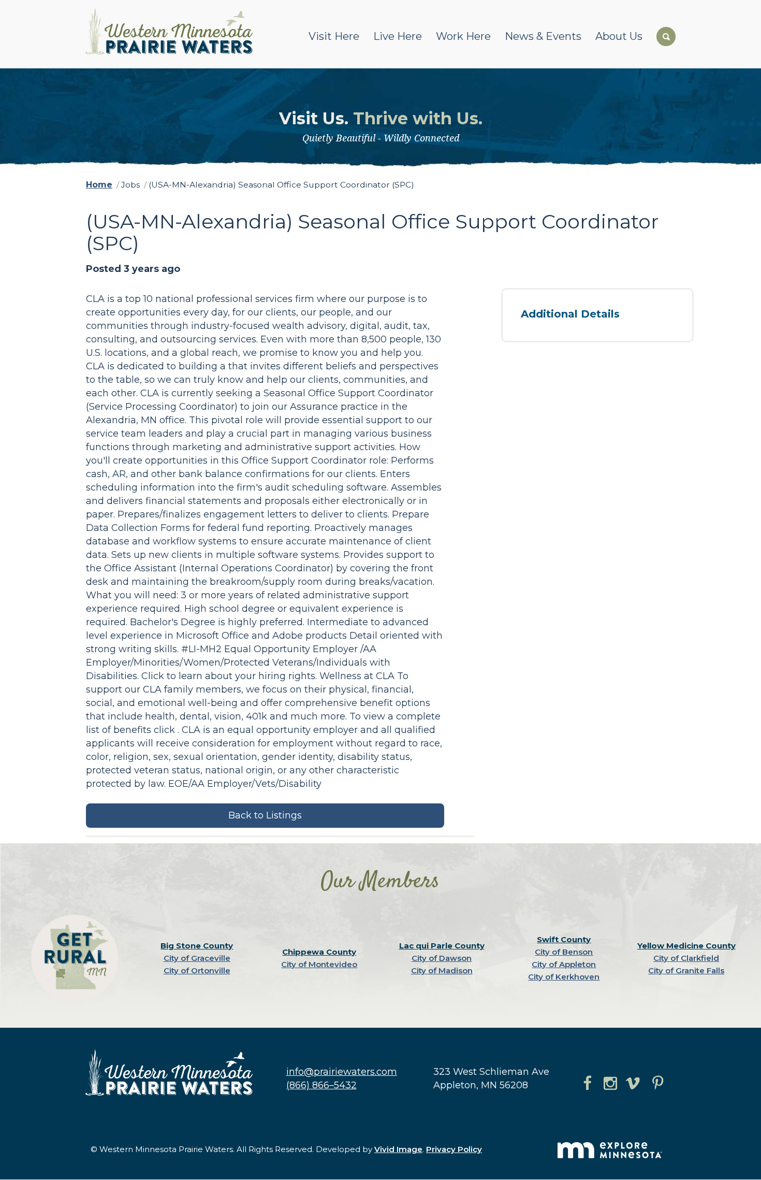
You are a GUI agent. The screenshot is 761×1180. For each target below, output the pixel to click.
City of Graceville (197, 958)
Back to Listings (265, 815)
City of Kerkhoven (563, 977)
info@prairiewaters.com (341, 1071)
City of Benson (564, 952)
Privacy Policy (454, 1149)
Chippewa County (319, 952)
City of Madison (442, 970)
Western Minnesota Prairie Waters (171, 30)
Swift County (564, 939)
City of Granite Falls (686, 970)
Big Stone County (196, 946)
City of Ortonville (197, 970)
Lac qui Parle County (442, 946)
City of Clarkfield (686, 958)
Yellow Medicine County (686, 946)
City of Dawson (442, 958)
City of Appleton (564, 964)
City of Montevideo (319, 964)
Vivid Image (398, 1149)
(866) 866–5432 (321, 1085)
